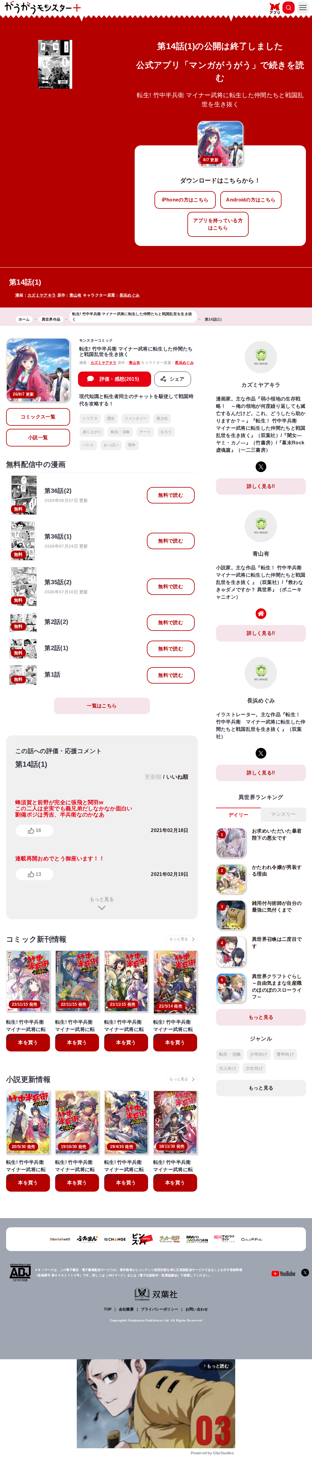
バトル (88, 445)
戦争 (132, 445)
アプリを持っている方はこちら (218, 224)
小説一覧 (38, 437)
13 (38, 874)
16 (38, 830)
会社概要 (126, 1309)
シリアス (90, 418)
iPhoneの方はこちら (185, 199)
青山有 (75, 295)
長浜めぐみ (129, 295)
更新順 (153, 777)
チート (145, 432)
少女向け (254, 1068)
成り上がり (92, 432)
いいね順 (177, 777)
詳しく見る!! (261, 486)
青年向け (285, 1054)
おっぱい (111, 445)
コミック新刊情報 (36, 939)
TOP (108, 1309)
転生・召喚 (120, 432)
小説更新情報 (28, 1079)
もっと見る (102, 899)
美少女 (162, 418)
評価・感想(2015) (119, 379)
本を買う (28, 1042)
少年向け (258, 1054)
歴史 (111, 418)
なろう (166, 432)
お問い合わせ (197, 1309)
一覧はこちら (102, 705)
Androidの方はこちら (250, 199)
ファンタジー (136, 418)
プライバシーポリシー (159, 1309)
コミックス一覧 (38, 416)
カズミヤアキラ (41, 295)
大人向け (227, 1068)
